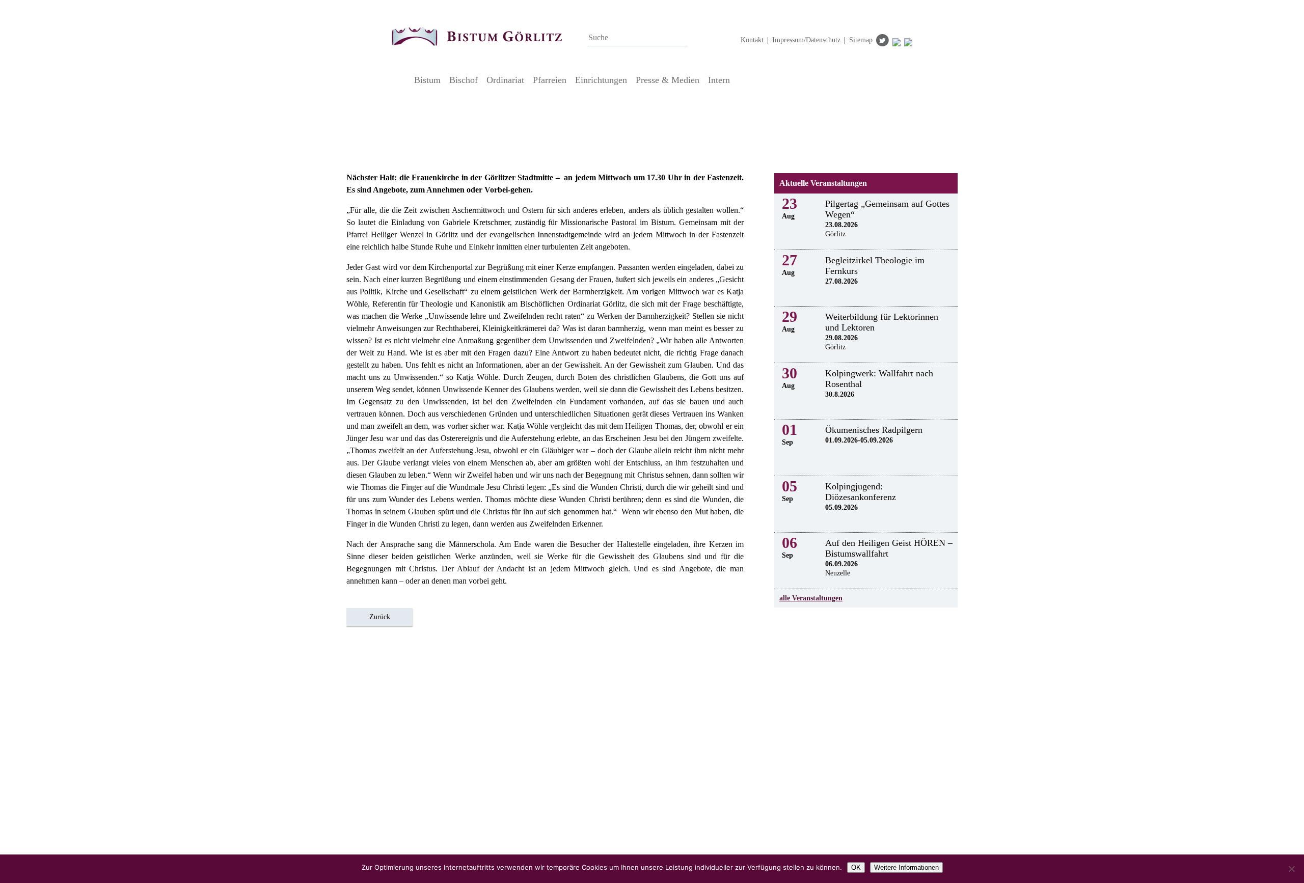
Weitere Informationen (906, 867)
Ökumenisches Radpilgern (873, 430)
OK (856, 867)
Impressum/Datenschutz (806, 40)
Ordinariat (505, 80)
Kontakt (752, 40)
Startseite (400, 80)
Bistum (427, 80)
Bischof (463, 80)
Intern (719, 80)
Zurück (379, 617)
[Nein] (1291, 869)
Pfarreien (549, 80)
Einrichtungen (601, 80)
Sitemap (861, 40)
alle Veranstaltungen (811, 598)
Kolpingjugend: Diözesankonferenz (860, 491)
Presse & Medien (667, 80)
